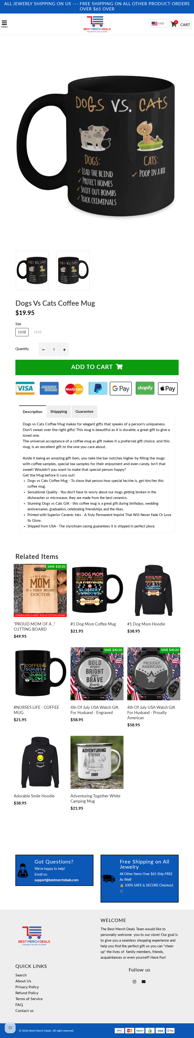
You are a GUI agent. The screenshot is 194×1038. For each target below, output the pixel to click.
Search (21, 975)
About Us (23, 981)
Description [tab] (32, 412)
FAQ (19, 1005)
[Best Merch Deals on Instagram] (134, 981)
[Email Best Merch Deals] (143, 981)
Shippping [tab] (58, 411)
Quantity (22, 349)
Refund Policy (26, 993)
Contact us (24, 1011)
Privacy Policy (27, 987)
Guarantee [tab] (84, 411)
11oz (22, 332)
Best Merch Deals (40, 1030)
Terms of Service (29, 999)
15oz (38, 332)
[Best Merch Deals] (97, 24)
